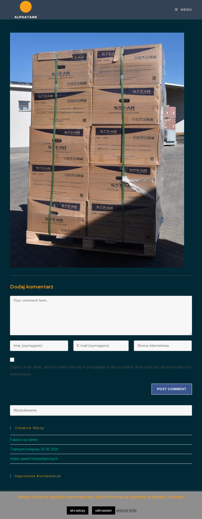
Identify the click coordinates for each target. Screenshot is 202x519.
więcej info (126, 510)
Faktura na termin (24, 440)
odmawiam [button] (103, 510)
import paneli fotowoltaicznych (34, 459)
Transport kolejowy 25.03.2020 (34, 449)
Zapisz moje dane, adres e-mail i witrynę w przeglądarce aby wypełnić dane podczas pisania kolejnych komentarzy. (100, 370)
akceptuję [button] (77, 510)
